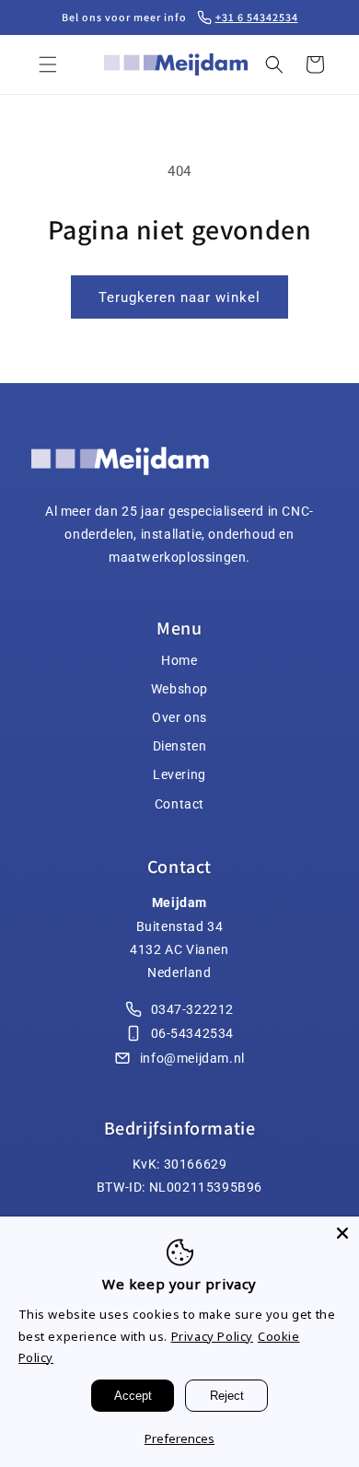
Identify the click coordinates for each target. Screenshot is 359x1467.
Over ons (179, 717)
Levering (179, 774)
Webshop (179, 688)
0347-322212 (193, 1009)
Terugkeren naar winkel (179, 297)
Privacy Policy (212, 1336)
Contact (179, 804)
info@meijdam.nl (192, 1058)
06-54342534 (193, 1033)
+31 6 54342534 (256, 17)
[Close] (342, 1233)
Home (179, 660)
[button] (48, 64)
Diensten (180, 746)
